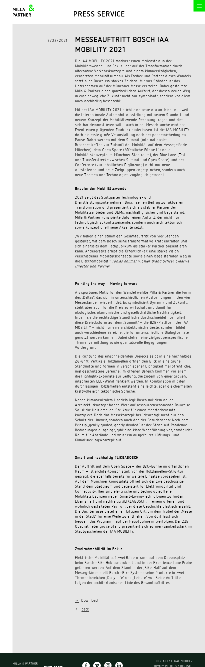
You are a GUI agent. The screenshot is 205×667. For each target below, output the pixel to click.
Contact (162, 661)
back (85, 609)
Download (89, 600)
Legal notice (181, 661)
